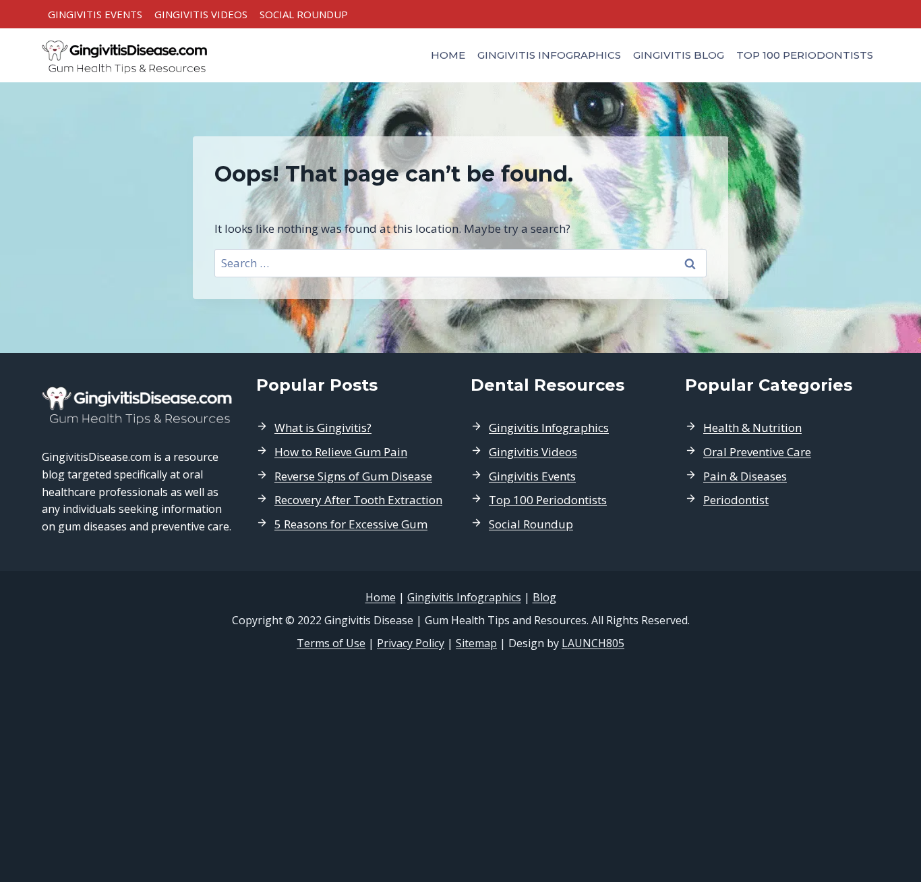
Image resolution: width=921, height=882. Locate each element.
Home (448, 55)
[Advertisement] (460, 766)
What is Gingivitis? (323, 427)
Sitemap (476, 643)
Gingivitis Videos (200, 14)
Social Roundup (304, 14)
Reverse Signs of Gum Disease (353, 476)
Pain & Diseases (745, 476)
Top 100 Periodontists (804, 55)
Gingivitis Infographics (549, 55)
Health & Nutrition (752, 427)
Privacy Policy (410, 643)
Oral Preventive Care (757, 452)
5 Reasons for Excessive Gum (350, 524)
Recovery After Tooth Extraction (358, 499)
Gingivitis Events (95, 14)
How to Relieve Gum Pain (340, 452)
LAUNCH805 (593, 643)
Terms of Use (331, 643)
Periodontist (736, 499)
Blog (544, 597)
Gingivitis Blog (678, 55)
